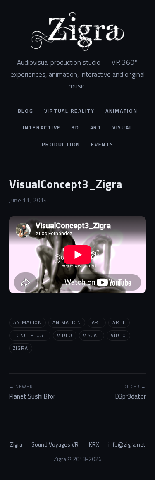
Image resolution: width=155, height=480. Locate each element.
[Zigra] (77, 31)
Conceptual (29, 335)
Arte (119, 322)
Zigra (20, 347)
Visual (122, 127)
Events (102, 144)
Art (96, 127)
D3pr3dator (130, 392)
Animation (121, 111)
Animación (27, 322)
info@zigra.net (126, 444)
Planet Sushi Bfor (32, 392)
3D (75, 127)
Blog (25, 111)
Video (64, 335)
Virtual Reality (69, 111)
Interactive (42, 127)
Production (61, 144)
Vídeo (118, 335)
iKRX (93, 444)
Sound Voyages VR (55, 444)
